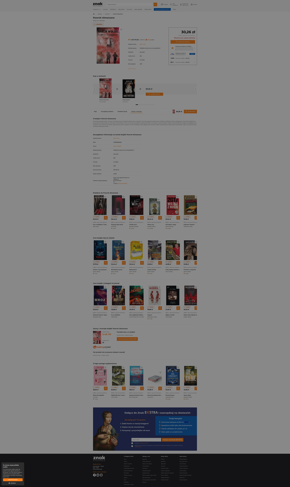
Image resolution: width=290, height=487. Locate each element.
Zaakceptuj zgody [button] (13, 479)
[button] (13, 483)
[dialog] (13, 473)
